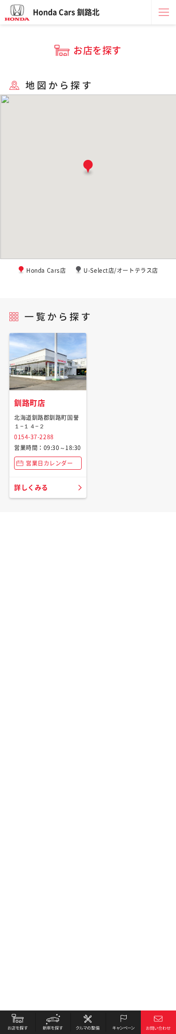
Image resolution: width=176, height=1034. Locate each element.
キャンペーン (123, 1022)
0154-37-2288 (34, 437)
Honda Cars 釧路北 (66, 12)
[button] (88, 168)
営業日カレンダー (49, 463)
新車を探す (52, 1022)
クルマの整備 (88, 1022)
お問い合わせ (158, 1022)
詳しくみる (31, 487)
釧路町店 (29, 403)
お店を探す (17, 1022)
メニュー (164, 12)
